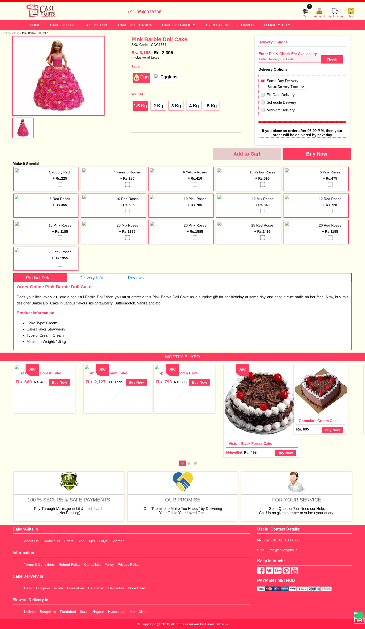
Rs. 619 (234, 452)
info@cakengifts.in (283, 550)
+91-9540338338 (144, 11)
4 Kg (194, 105)
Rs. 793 (164, 381)
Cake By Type (96, 25)
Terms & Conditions (39, 564)
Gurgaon (43, 588)
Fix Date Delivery (281, 95)
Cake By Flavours (179, 25)
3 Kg (176, 105)
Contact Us (51, 541)
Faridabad (96, 588)
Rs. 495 (40, 382)
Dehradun (116, 588)
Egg (144, 76)
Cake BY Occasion (135, 25)
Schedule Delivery (281, 102)
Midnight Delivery (281, 110)
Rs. (141, 52)
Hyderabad (116, 612)
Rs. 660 (24, 381)
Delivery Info (91, 277)
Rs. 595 (180, 382)
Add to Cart (246, 154)
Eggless (169, 76)
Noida (58, 588)
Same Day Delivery (282, 81)
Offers (68, 541)
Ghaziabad (75, 588)
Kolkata (30, 612)
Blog (80, 541)
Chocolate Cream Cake (318, 421)
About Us (31, 541)
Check (332, 59)
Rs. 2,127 (96, 381)
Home (35, 25)
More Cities (137, 588)
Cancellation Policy (99, 564)
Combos (246, 25)
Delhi (28, 588)
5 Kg (212, 105)
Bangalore (48, 612)
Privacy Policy (128, 564)
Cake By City (62, 25)
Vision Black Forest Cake (250, 443)
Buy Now (316, 154)
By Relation (217, 25)
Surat (84, 612)
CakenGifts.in (216, 624)
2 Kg (158, 105)
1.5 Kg (140, 105)
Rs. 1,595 (115, 382)
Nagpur (98, 612)
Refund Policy (69, 564)
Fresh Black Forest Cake (40, 373)
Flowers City (277, 25)
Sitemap (117, 541)
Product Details (40, 277)
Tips (91, 541)
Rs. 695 (302, 429)
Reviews (136, 277)
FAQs (103, 541)
